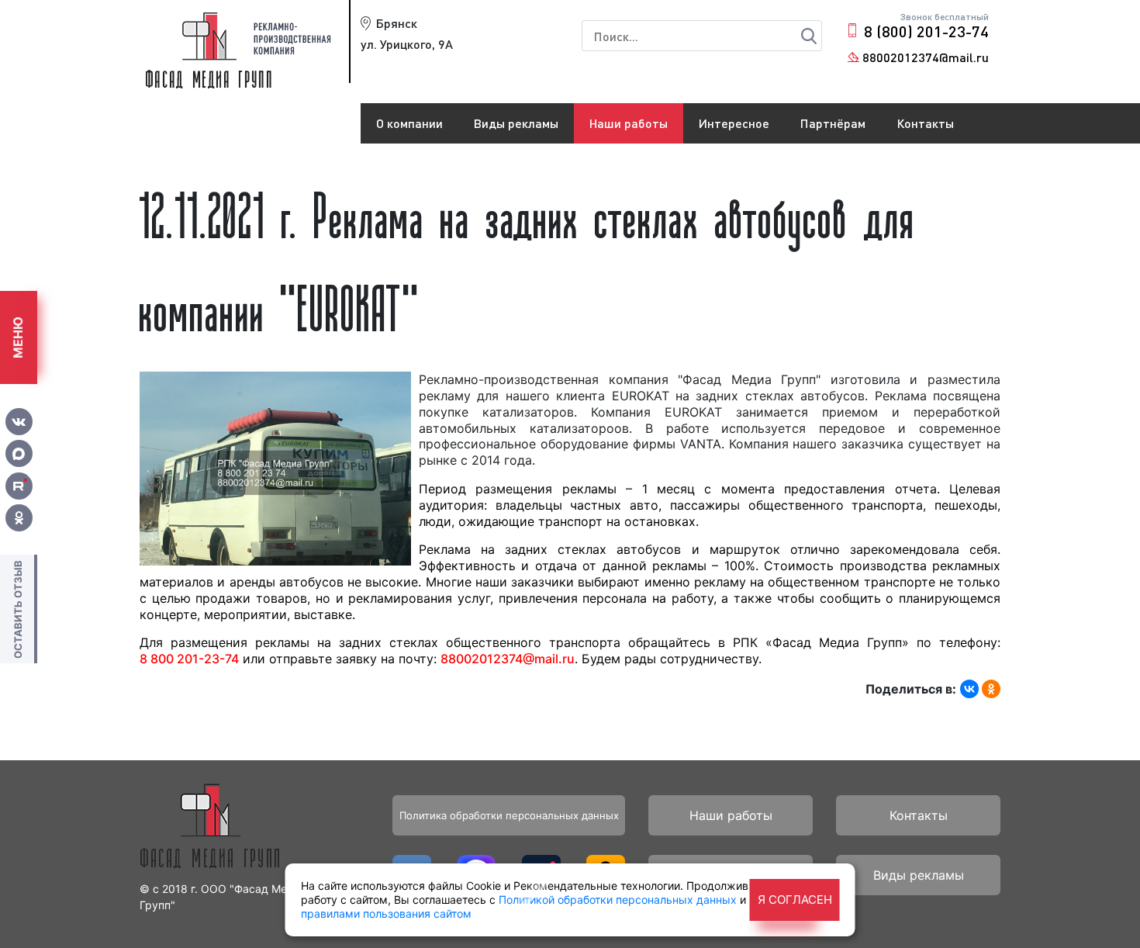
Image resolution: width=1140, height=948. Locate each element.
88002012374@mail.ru (925, 57)
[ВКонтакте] (969, 689)
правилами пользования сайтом (386, 913)
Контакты (925, 123)
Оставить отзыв (18, 609)
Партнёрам (832, 123)
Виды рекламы (516, 123)
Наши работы (628, 123)
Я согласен (795, 899)
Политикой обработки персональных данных (618, 899)
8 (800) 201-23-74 (926, 31)
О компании (409, 123)
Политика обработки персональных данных (509, 815)
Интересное (734, 123)
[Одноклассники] (991, 689)
